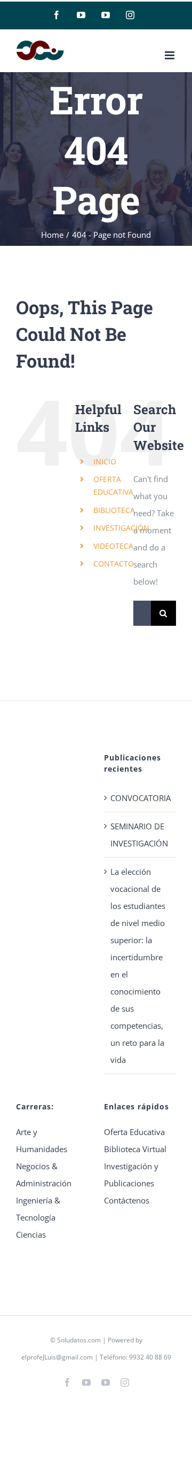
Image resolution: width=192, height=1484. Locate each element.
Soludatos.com (79, 1340)
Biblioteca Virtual (135, 1149)
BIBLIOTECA (114, 510)
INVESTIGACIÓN (121, 528)
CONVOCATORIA (140, 797)
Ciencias (31, 1234)
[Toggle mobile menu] (170, 55)
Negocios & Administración (43, 1174)
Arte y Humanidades (41, 1140)
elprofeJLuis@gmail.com (57, 1357)
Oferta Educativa (134, 1131)
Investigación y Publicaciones (131, 1174)
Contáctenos (126, 1200)
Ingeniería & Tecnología (38, 1209)
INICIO (104, 461)
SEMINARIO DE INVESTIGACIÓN (139, 835)
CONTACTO (113, 563)
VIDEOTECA (113, 546)
